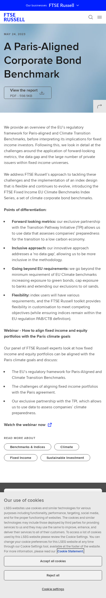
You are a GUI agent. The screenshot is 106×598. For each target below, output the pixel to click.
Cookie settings (53, 589)
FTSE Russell (61, 5)
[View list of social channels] (99, 106)
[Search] (90, 17)
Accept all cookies (53, 561)
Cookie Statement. (70, 551)
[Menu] (99, 17)
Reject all (53, 575)
